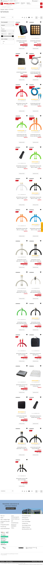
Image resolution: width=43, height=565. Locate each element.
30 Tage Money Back (5, 524)
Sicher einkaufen (25, 519)
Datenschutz (32, 564)
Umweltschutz (25, 523)
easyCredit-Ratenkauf (5, 528)
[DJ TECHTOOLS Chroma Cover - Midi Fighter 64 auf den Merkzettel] (26, 366)
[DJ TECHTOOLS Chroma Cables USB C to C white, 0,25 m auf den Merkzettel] (26, 241)
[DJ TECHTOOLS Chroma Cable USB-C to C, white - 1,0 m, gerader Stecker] (21, 192)
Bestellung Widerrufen (26, 529)
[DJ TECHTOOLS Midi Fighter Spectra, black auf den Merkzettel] (26, 22)
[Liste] (32, 17)
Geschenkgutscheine (26, 525)
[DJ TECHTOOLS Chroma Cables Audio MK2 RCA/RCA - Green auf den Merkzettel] (26, 303)
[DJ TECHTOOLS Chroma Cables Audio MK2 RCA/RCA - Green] (22, 311)
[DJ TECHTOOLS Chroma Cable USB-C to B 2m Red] (21, 349)
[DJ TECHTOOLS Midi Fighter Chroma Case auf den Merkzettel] (26, 397)
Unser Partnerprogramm (15, 516)
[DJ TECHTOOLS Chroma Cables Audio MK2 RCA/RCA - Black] (35, 311)
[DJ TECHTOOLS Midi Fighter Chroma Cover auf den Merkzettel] (40, 366)
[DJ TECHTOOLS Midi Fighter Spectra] (35, 30)
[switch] (7, 532)
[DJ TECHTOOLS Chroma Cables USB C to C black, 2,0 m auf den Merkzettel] (26, 428)
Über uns (2, 515)
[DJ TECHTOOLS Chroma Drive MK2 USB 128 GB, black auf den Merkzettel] (26, 147)
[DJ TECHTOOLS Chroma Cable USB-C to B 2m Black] (21, 474)
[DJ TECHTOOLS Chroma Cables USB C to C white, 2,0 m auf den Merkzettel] (26, 272)
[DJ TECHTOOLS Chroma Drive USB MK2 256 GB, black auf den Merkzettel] (40, 397)
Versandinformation (26, 515)
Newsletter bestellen (10, 508)
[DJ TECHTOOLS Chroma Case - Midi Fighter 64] (35, 342)
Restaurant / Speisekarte (14, 525)
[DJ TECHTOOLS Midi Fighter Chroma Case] (22, 405)
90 (26, 17)
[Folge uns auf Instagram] (40, 561)
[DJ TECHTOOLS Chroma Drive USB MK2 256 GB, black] (35, 411)
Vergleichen (21, 48)
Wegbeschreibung (26, 527)
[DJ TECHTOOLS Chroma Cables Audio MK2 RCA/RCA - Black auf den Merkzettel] (40, 303)
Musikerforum (21, 564)
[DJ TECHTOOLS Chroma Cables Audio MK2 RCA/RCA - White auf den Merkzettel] (40, 272)
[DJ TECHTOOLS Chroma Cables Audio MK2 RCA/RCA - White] (35, 280)
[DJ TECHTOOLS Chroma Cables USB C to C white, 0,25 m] (22, 248)
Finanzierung (3, 526)
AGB (41, 564)
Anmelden (35, 0)
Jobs (12, 521)
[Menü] (8, 531)
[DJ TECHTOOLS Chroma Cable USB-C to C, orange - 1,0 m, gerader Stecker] (21, 224)
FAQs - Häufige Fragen (5, 519)
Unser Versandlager (26, 521)
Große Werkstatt (14, 522)
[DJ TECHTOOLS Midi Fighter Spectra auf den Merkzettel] (40, 22)
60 (24, 17)
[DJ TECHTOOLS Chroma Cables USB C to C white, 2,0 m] (22, 280)
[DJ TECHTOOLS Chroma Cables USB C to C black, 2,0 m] (22, 436)
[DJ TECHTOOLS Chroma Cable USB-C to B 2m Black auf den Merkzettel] (26, 460)
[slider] (2, 36)
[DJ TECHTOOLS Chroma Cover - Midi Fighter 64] (22, 374)
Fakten (2, 517)
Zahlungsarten (25, 517)
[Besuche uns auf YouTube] (41, 561)
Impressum (28, 564)
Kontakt (2, 561)
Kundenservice (5, 0)
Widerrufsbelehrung (37, 564)
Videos (12, 528)
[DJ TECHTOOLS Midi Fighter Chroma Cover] (35, 374)
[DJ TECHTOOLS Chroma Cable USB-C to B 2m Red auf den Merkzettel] (26, 335)
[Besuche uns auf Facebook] (38, 561)
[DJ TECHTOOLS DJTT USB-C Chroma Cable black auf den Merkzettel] (40, 428)
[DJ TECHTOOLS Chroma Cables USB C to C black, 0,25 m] (35, 248)
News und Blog (9, 561)
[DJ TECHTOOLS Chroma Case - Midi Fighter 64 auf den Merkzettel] (40, 335)
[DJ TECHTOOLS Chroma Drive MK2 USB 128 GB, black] (21, 161)
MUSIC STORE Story (15, 519)
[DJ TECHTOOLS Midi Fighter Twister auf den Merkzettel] (26, 53)
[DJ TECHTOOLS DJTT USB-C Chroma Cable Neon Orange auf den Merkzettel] (40, 116)
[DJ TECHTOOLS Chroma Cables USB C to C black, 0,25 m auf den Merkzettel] (40, 241)
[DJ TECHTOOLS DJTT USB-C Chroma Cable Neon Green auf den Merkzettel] (26, 116)
